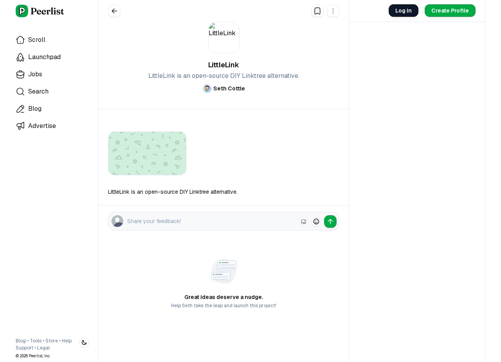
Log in (403, 10)
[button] (333, 11)
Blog (21, 341)
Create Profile (450, 10)
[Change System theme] (84, 342)
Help (67, 341)
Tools (35, 341)
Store (51, 341)
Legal (43, 348)
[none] (303, 221)
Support (24, 348)
